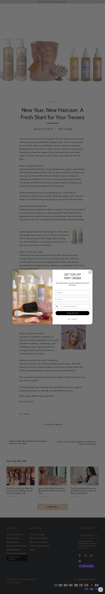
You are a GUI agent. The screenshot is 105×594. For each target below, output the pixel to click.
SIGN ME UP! (72, 313)
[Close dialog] (89, 272)
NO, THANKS (72, 319)
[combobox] (58, 306)
